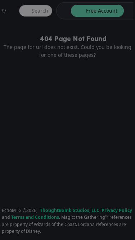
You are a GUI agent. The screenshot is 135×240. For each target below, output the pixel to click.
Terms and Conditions (35, 217)
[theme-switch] (62, 10)
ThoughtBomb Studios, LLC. (70, 210)
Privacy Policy (117, 210)
